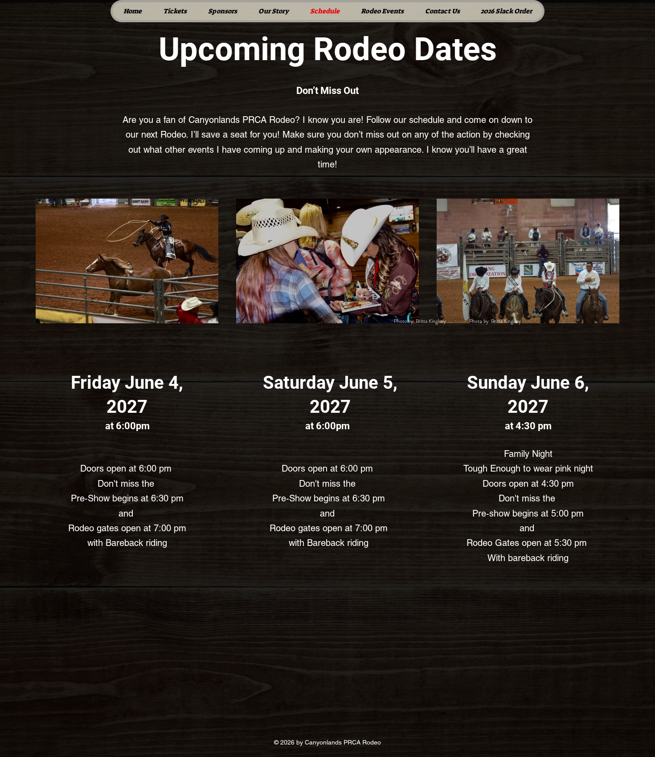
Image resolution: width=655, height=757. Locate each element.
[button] (273, 11)
